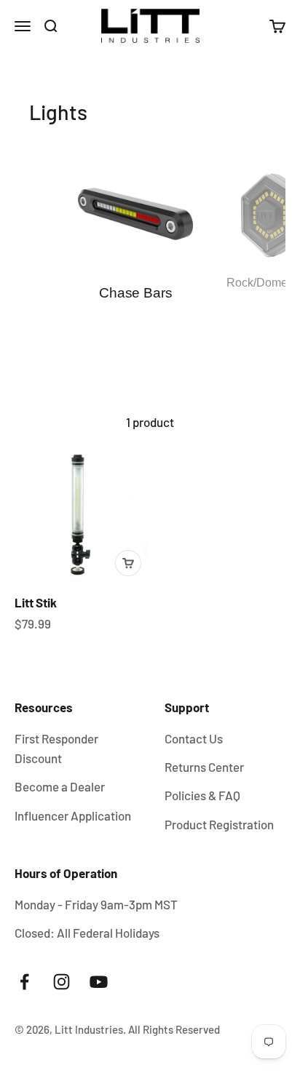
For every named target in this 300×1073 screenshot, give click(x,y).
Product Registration (219, 824)
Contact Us (194, 738)
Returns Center (204, 766)
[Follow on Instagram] (61, 982)
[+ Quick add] (128, 563)
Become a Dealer (60, 786)
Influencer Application (73, 815)
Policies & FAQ (202, 795)
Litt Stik (36, 602)
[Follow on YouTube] (98, 982)
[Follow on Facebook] (24, 982)
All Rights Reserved (174, 1029)
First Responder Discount (56, 748)
